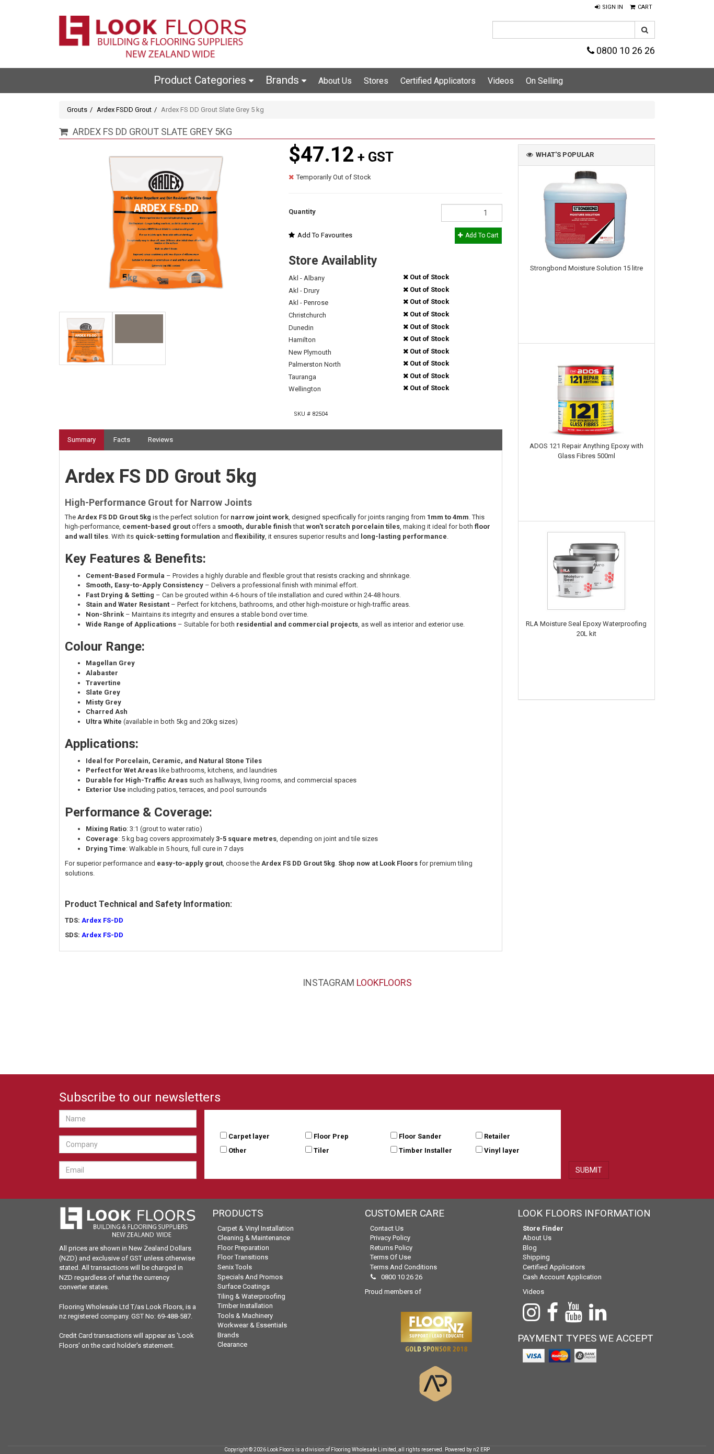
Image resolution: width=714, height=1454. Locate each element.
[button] (609, 7)
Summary (81, 440)
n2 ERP (481, 1449)
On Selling (544, 81)
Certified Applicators (438, 81)
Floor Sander (420, 1136)
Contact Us (387, 1228)
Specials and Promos (250, 1277)
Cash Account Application (562, 1277)
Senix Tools (234, 1267)
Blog (530, 1248)
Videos (501, 81)
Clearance (232, 1344)
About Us (335, 81)
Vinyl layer (502, 1150)
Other (237, 1150)
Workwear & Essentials (252, 1325)
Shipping (536, 1257)
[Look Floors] (153, 38)
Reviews (160, 440)
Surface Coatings (243, 1286)
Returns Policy (391, 1248)
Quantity (302, 211)
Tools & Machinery (245, 1316)
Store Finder (543, 1228)
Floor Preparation (243, 1248)
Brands (284, 80)
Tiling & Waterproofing (251, 1296)
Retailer (497, 1136)
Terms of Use (390, 1257)
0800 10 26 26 (624, 50)
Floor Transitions (242, 1257)
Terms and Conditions (403, 1267)
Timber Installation (245, 1306)
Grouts (77, 109)
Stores (376, 81)
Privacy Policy (390, 1238)
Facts (121, 440)
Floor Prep (331, 1136)
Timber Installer (425, 1150)
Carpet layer (249, 1136)
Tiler (321, 1150)
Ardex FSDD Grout (124, 109)
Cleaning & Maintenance (253, 1238)
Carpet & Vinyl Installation (255, 1228)
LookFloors (384, 982)
